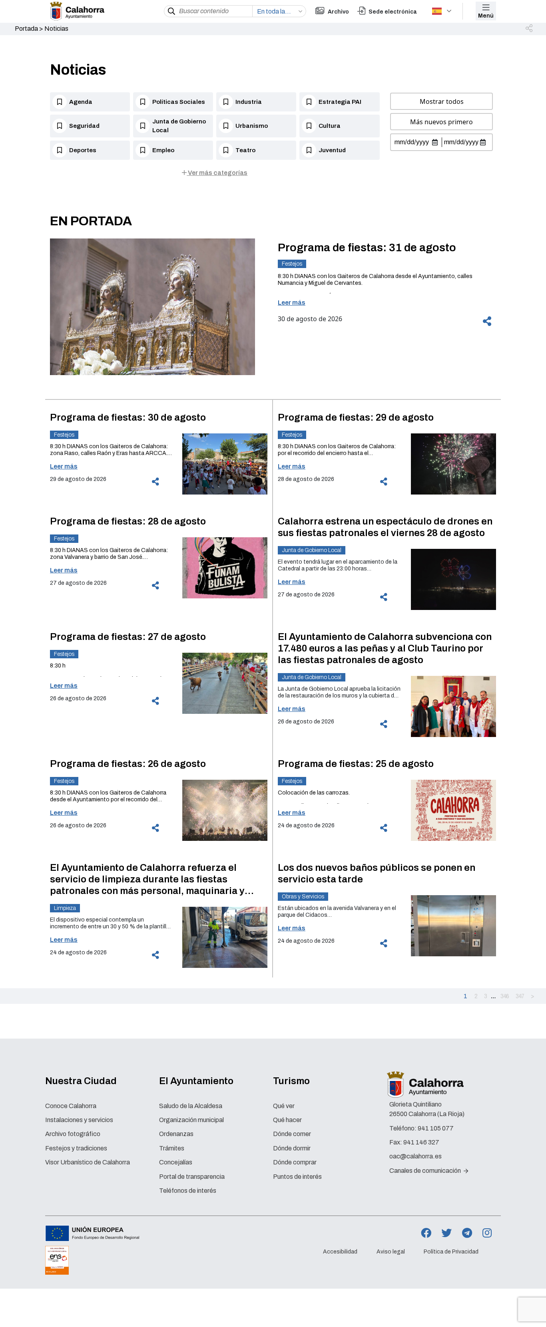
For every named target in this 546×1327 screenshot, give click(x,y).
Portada (26, 28)
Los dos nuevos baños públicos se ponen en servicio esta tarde (376, 873)
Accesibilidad (340, 1252)
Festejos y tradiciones (76, 1148)
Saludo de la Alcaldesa (190, 1106)
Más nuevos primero (441, 121)
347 (520, 995)
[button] (530, 29)
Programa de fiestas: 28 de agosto (128, 521)
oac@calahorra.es (415, 1156)
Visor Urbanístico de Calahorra (87, 1162)
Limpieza (65, 908)
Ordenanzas (176, 1133)
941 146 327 (421, 1142)
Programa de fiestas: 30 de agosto (128, 417)
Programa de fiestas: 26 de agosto (128, 764)
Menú (486, 16)
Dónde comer (292, 1133)
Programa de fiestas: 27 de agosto (128, 637)
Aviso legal (391, 1252)
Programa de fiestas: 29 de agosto (356, 417)
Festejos (292, 264)
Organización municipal (191, 1119)
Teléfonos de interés (187, 1190)
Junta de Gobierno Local (311, 550)
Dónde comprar (295, 1162)
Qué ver (284, 1106)
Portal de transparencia (192, 1176)
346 (504, 995)
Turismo (291, 1081)
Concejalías (175, 1162)
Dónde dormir (292, 1148)
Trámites (171, 1148)
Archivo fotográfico (72, 1133)
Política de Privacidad (451, 1252)
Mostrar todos (442, 101)
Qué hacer (287, 1119)
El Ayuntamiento (196, 1081)
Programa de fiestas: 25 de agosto (356, 764)
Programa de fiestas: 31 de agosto (367, 247)
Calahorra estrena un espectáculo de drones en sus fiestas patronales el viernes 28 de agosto (385, 527)
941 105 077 (436, 1128)
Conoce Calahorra (70, 1106)
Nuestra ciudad (81, 1081)
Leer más (291, 302)
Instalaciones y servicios (79, 1119)
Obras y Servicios (303, 897)
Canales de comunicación (425, 1170)
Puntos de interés (297, 1176)
